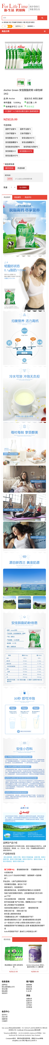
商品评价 (28, 197)
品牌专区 (4, 985)
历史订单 (4, 1017)
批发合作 (29, 1001)
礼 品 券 (28, 991)
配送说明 (29, 989)
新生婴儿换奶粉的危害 (12, 914)
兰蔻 (23, 22)
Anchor (12, 99)
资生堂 (28, 22)
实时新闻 (29, 1007)
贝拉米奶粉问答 (10, 899)
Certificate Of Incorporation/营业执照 (28, 1030)
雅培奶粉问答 (33, 908)
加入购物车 (23, 187)
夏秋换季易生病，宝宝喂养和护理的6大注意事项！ (23, 890)
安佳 (10, 22)
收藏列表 (4, 1019)
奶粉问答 (21, 899)
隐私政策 (4, 991)
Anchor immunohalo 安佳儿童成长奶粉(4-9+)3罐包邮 (35, 966)
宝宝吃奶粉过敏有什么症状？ (15, 908)
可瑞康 (14, 22)
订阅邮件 (4, 1021)
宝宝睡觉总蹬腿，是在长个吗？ (16, 884)
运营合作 (29, 1003)
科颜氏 (32, 22)
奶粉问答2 (31, 899)
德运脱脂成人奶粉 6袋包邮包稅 (14, 966)
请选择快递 (9, 164)
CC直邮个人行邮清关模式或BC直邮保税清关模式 (22, 111)
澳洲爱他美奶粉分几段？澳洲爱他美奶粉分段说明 (22, 920)
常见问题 (4, 989)
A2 (3, 22)
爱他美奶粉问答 (22, 869)
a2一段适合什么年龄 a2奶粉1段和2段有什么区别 (22, 923)
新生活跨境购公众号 (8, 987)
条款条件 (4, 993)
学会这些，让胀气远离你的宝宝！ (15, 881)
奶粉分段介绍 (9, 911)
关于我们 (29, 1005)
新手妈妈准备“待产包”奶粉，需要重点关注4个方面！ (23, 902)
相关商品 (7, 939)
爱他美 (6, 22)
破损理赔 (29, 985)
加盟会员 (29, 999)
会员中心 (4, 1015)
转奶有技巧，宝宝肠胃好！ (14, 887)
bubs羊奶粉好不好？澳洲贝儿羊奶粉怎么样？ (21, 931)
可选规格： (8, 125)
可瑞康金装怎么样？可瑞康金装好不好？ (19, 917)
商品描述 (7, 197)
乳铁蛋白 (19, 22)
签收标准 (29, 987)
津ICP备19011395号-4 (29, 1040)
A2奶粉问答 (8, 872)
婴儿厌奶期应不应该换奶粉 (14, 905)
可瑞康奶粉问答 (36, 869)
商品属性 (17, 197)
